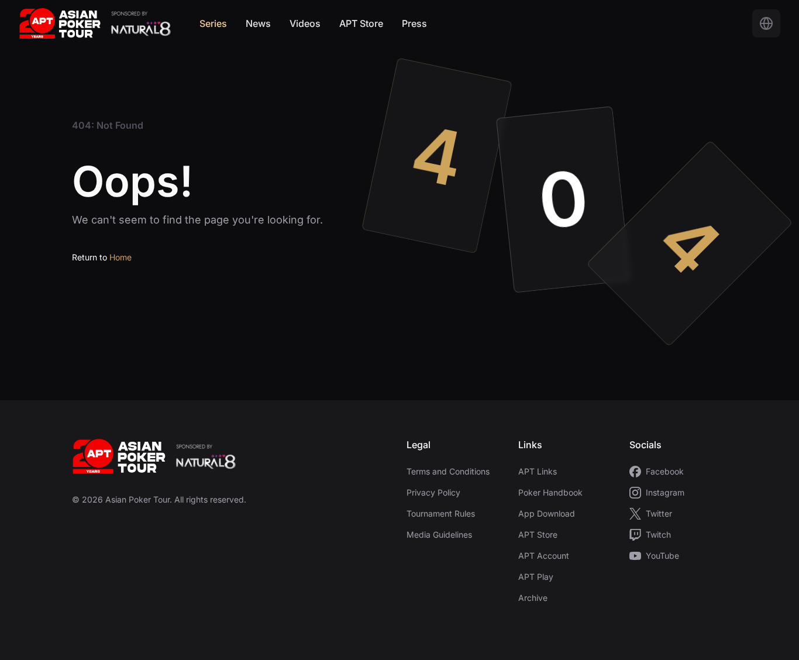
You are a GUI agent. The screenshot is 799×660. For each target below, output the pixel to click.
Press (414, 23)
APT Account (543, 556)
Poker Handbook (550, 492)
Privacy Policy (433, 492)
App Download (546, 513)
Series (213, 23)
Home (120, 257)
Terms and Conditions (448, 471)
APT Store (361, 23)
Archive (532, 598)
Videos (305, 23)
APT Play (535, 577)
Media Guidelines (439, 534)
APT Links (537, 471)
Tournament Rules (441, 513)
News (258, 23)
